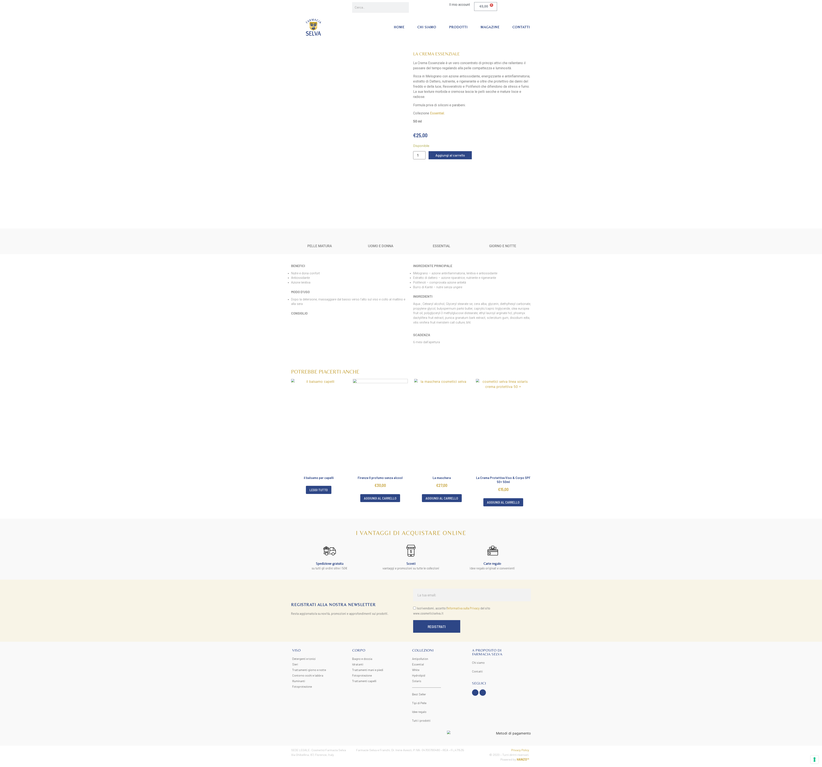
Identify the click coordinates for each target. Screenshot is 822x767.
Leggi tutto (319, 490)
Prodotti (458, 27)
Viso (296, 650)
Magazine (490, 27)
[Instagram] (483, 692)
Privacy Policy (520, 750)
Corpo (358, 650)
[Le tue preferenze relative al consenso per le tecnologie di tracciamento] (814, 759)
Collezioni (422, 650)
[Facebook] (475, 692)
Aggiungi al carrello (450, 155)
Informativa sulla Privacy (463, 608)
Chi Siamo (426, 27)
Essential (437, 113)
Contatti (521, 27)
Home (399, 27)
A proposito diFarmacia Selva (487, 652)
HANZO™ (523, 759)
